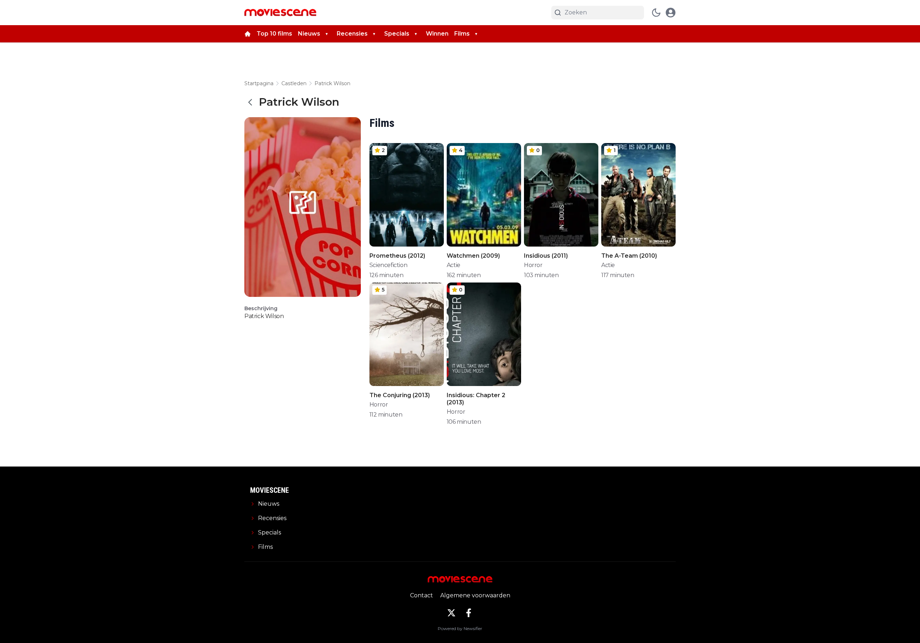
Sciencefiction (388, 265)
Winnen (437, 33)
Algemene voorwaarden (475, 595)
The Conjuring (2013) (399, 395)
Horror (533, 265)
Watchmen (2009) (473, 255)
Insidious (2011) (546, 255)
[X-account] (451, 612)
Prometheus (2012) (397, 255)
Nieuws (309, 33)
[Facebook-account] (468, 612)
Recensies (352, 33)
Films (462, 33)
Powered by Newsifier (460, 628)
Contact (421, 595)
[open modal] (671, 13)
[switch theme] (656, 13)
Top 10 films (274, 33)
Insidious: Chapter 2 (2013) (476, 399)
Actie (453, 265)
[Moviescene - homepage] (280, 12)
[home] (247, 34)
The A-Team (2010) (629, 255)
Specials (396, 33)
